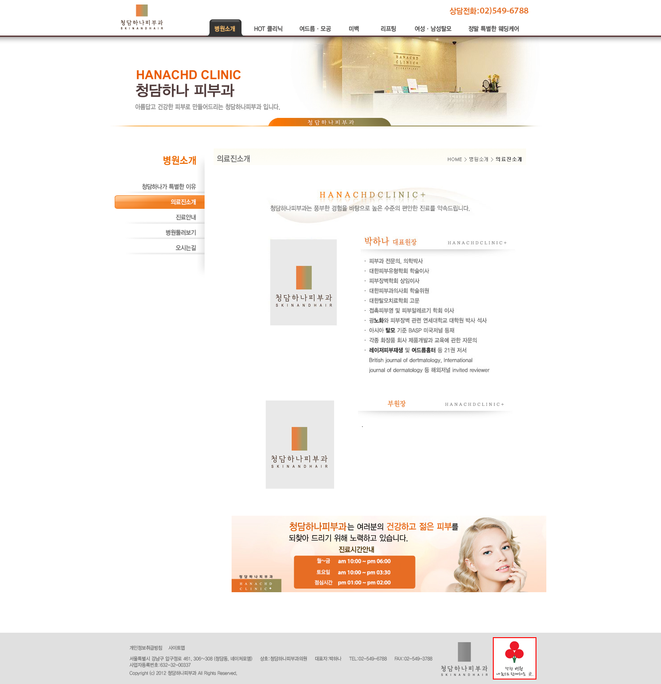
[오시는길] (160, 253)
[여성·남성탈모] (434, 35)
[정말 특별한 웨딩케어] (494, 35)
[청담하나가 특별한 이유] (160, 192)
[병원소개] (226, 35)
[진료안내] (160, 222)
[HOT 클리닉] (268, 35)
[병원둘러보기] (160, 237)
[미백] (355, 35)
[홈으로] (142, 17)
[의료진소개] (160, 207)
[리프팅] (389, 35)
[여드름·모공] (315, 35)
